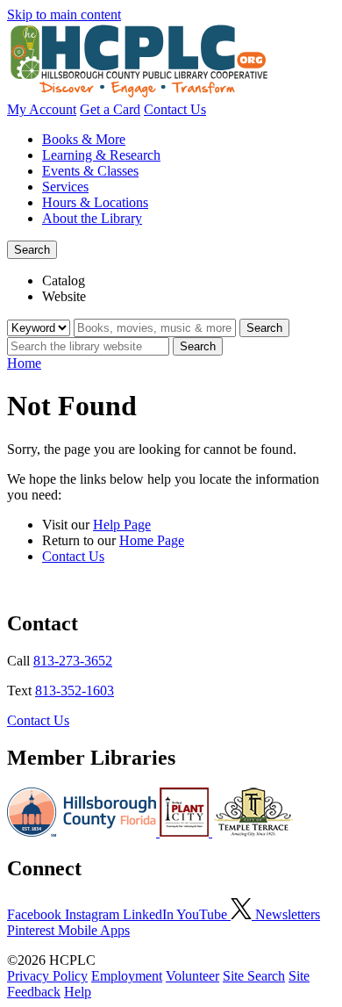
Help (77, 991)
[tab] (188, 281)
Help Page (122, 524)
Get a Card (110, 109)
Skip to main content (64, 14)
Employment (126, 975)
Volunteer (192, 975)
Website (64, 296)
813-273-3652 (72, 660)
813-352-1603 (74, 690)
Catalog (63, 280)
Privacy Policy (47, 975)
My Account (41, 109)
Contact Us (175, 109)
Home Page (151, 540)
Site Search (254, 975)
